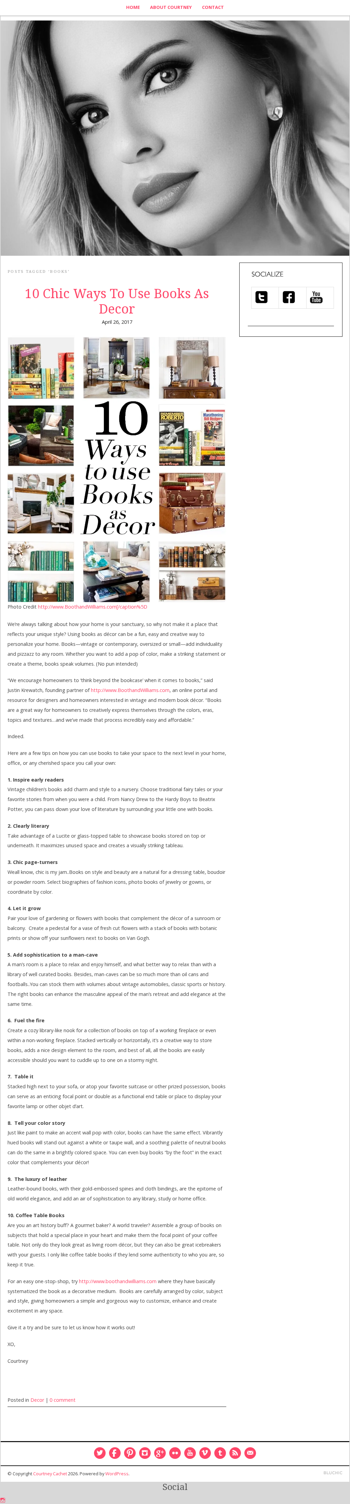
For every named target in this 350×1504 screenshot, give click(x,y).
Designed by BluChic (333, 1473)
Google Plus (160, 1453)
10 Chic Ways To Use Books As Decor (117, 301)
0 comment (63, 1400)
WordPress (117, 1473)
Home (133, 7)
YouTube (190, 1453)
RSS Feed (235, 1453)
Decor (37, 1400)
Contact (213, 7)
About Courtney (171, 7)
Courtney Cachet (50, 1473)
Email (250, 1453)
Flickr (175, 1453)
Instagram (145, 1453)
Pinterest (130, 1453)
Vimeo (205, 1453)
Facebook (115, 1453)
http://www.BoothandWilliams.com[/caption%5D (92, 606)
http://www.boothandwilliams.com (118, 1281)
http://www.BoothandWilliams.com (130, 690)
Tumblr (220, 1453)
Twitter (100, 1453)
